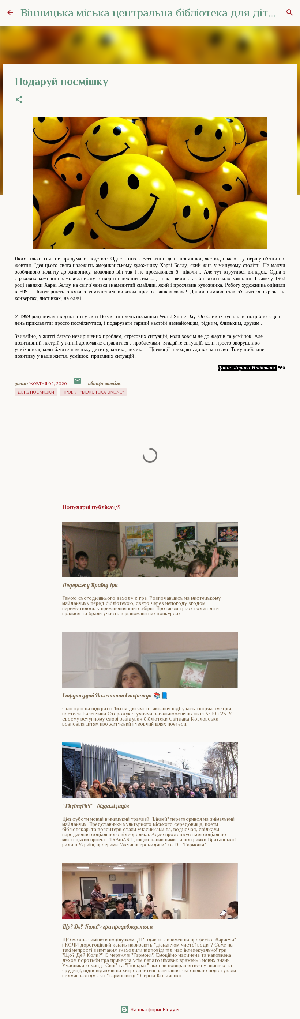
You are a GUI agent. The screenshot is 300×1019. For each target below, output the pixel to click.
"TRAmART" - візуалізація (95, 805)
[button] (19, 100)
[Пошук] (289, 12)
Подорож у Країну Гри (89, 585)
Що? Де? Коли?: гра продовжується (107, 926)
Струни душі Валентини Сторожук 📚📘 (115, 695)
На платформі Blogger (154, 1009)
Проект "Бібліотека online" (93, 392)
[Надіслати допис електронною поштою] (78, 383)
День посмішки (36, 392)
